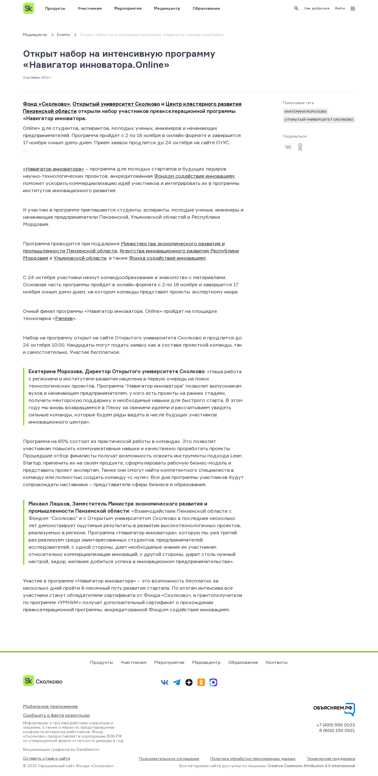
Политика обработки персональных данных (253, 758)
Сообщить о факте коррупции (56, 715)
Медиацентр (167, 8)
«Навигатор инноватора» (53, 169)
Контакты (277, 662)
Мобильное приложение (50, 706)
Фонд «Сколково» (46, 104)
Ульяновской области (80, 258)
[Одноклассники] (300, 147)
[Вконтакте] (288, 147)
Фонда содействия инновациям (167, 258)
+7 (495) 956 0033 (335, 725)
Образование (206, 8)
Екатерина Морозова (305, 111)
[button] (317, 8)
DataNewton (88, 749)
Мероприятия (128, 8)
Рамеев (64, 318)
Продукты (55, 8)
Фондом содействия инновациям (194, 176)
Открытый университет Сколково (116, 104)
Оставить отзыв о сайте (46, 758)
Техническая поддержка (331, 758)
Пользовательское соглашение (169, 758)
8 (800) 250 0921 (337, 730)
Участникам (90, 8)
